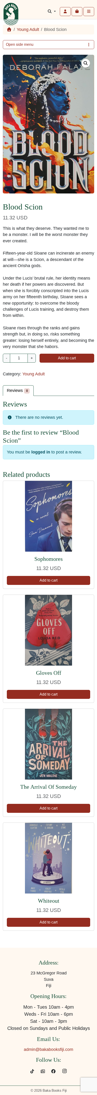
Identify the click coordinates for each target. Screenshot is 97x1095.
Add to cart (67, 358)
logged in (40, 452)
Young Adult (28, 29)
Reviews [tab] (17, 390)
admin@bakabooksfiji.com (48, 1049)
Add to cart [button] (48, 580)
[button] (85, 63)
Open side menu (19, 44)
